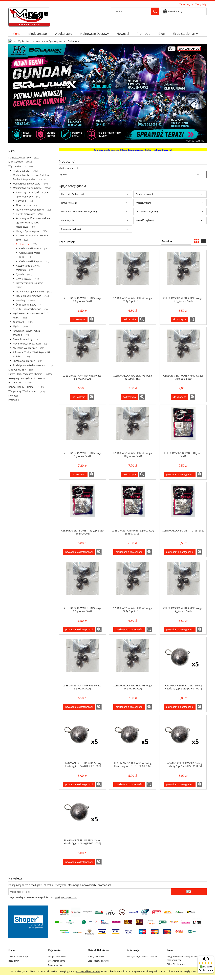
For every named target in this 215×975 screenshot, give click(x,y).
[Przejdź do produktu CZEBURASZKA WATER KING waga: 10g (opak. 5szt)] (133, 428)
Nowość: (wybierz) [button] (145, 220)
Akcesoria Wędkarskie (25, 348)
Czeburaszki (23, 244)
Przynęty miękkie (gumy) (29, 283)
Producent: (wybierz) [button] (146, 194)
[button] (91, 319)
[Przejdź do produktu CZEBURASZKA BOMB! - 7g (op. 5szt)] (183, 505)
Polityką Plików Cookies (88, 971)
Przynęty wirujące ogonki (30, 291)
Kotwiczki (21, 200)
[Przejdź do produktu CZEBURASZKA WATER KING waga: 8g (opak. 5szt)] (82, 428)
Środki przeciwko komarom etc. (30, 365)
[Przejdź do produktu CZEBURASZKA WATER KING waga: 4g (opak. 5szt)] (183, 583)
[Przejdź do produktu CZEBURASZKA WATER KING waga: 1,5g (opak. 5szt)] (82, 583)
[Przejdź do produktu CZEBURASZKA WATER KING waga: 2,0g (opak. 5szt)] (133, 273)
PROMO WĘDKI (21, 170)
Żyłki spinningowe (26, 304)
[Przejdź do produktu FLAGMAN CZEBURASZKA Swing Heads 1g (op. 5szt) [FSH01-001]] (183, 660)
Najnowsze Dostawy (19, 157)
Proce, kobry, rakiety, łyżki (27, 343)
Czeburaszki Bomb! (30, 248)
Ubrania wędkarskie (24, 360)
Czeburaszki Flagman (31, 261)
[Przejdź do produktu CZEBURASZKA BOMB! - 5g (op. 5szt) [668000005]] (133, 505)
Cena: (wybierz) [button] (68, 220)
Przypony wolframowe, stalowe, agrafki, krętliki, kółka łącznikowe (33, 222)
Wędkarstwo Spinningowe (27, 188)
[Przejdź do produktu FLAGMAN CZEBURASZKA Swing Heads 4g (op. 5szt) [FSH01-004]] (133, 738)
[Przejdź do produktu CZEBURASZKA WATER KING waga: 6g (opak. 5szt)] (133, 351)
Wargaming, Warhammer (22, 391)
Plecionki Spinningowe (28, 295)
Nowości (13, 395)
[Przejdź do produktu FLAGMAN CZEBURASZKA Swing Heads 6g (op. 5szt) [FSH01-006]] (82, 815)
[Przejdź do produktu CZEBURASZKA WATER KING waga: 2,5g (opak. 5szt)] (183, 273)
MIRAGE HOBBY (17, 369)
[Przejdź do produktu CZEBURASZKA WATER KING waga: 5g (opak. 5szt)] (82, 351)
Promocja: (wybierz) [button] (71, 228)
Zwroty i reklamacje (18, 956)
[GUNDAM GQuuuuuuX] (107, 93)
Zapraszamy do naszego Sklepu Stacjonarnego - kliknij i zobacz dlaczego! (133, 149)
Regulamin (13, 960)
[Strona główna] (29, 16)
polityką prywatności (66, 897)
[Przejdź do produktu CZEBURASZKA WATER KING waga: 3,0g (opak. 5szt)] (133, 583)
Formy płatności (96, 956)
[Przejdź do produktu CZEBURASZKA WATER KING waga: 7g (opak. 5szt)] (183, 351)
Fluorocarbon (23, 205)
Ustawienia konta (56, 960)
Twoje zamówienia (57, 956)
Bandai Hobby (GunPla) (21, 386)
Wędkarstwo (15, 166)
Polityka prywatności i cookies (142, 956)
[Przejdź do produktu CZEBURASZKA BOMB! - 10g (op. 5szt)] (183, 428)
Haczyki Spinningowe (28, 231)
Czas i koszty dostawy (98, 960)
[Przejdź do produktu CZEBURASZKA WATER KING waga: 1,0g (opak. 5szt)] (82, 273)
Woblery (20, 300)
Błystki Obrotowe (25, 214)
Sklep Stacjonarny (176, 964)
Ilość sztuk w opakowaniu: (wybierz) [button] (79, 211)
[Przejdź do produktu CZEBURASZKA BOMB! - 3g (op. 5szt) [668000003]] (82, 505)
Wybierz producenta (69, 168)
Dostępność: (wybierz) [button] (147, 211)
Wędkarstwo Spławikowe (26, 183)
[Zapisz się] (189, 891)
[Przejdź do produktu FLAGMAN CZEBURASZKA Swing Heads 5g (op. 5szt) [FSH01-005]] (183, 738)
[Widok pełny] (203, 241)
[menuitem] (16, 34)
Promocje (13, 399)
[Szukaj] (155, 11)
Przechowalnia (55, 965)
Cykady (20, 274)
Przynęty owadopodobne (30, 209)
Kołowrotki (18, 321)
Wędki (16, 326)
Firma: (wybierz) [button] (69, 202)
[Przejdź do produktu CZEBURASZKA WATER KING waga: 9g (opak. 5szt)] (82, 660)
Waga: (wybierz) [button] (143, 202)
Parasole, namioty (22, 339)
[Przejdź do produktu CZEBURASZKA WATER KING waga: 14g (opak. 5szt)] (133, 660)
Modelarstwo (15, 162)
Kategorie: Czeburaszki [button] (72, 194)
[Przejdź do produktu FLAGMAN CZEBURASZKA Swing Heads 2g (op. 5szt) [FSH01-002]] (82, 738)
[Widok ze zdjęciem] (196, 241)
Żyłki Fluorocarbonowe (28, 309)
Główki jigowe (23, 278)
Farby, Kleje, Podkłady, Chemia (25, 374)
